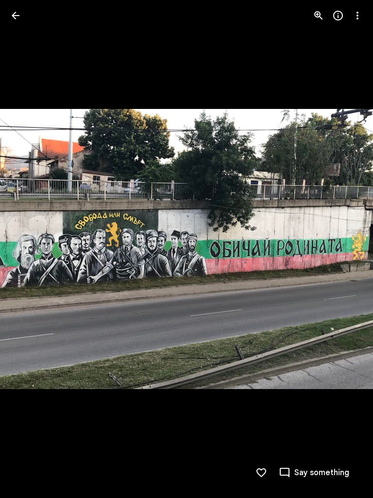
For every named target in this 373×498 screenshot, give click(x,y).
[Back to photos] (15, 15)
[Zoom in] (318, 15)
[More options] (357, 15)
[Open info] (338, 15)
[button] (27, 249)
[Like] (261, 473)
